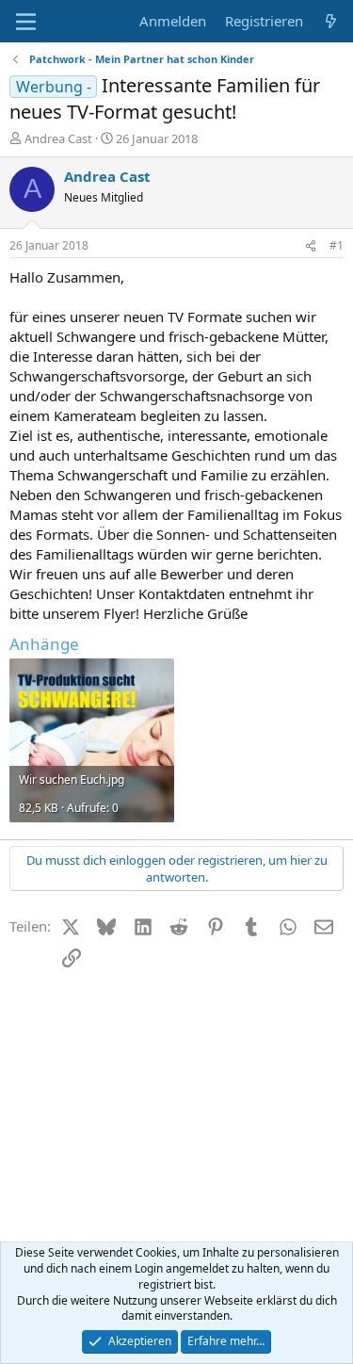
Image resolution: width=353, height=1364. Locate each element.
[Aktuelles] (331, 21)
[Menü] (26, 22)
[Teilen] (310, 246)
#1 (336, 245)
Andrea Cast (58, 138)
